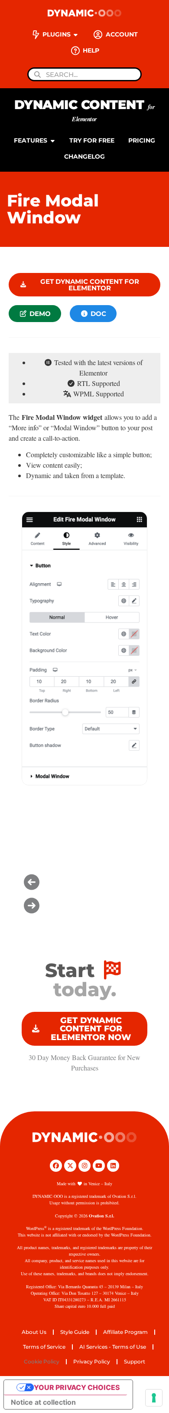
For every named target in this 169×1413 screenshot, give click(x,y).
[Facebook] (56, 1166)
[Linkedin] (113, 1166)
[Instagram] (84, 1166)
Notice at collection (43, 1402)
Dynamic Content (84, 110)
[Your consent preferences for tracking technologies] (154, 1398)
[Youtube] (99, 1166)
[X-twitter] (70, 1166)
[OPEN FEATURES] (52, 140)
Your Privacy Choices (77, 1387)
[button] (84, 882)
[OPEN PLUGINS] (76, 34)
